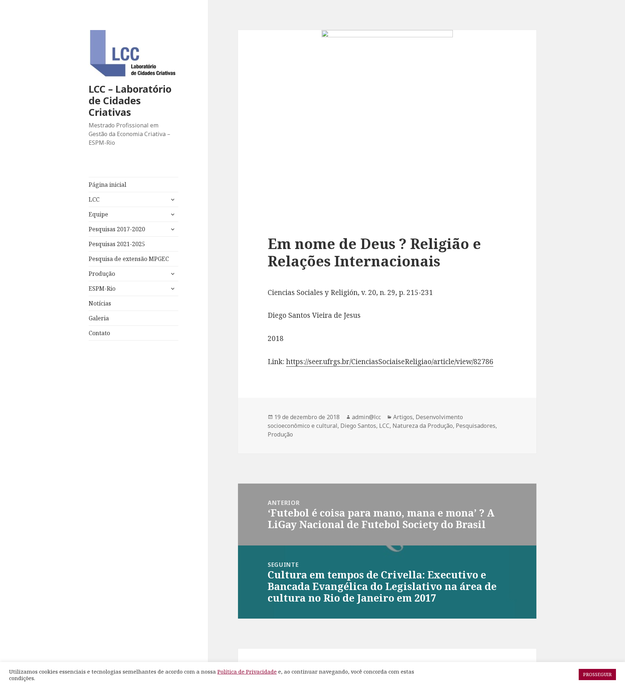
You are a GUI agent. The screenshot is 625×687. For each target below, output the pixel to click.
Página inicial (107, 185)
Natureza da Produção (422, 426)
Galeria (99, 318)
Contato (99, 333)
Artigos (403, 417)
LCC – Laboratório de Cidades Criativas (130, 100)
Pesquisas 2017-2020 (117, 229)
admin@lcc (366, 417)
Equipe (98, 214)
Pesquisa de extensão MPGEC (129, 259)
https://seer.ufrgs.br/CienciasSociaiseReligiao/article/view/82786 (389, 361)
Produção (102, 274)
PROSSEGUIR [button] (597, 674)
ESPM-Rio (102, 288)
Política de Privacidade (247, 671)
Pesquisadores (476, 426)
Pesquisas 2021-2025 (117, 244)
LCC (94, 199)
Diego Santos (358, 426)
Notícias (100, 303)
